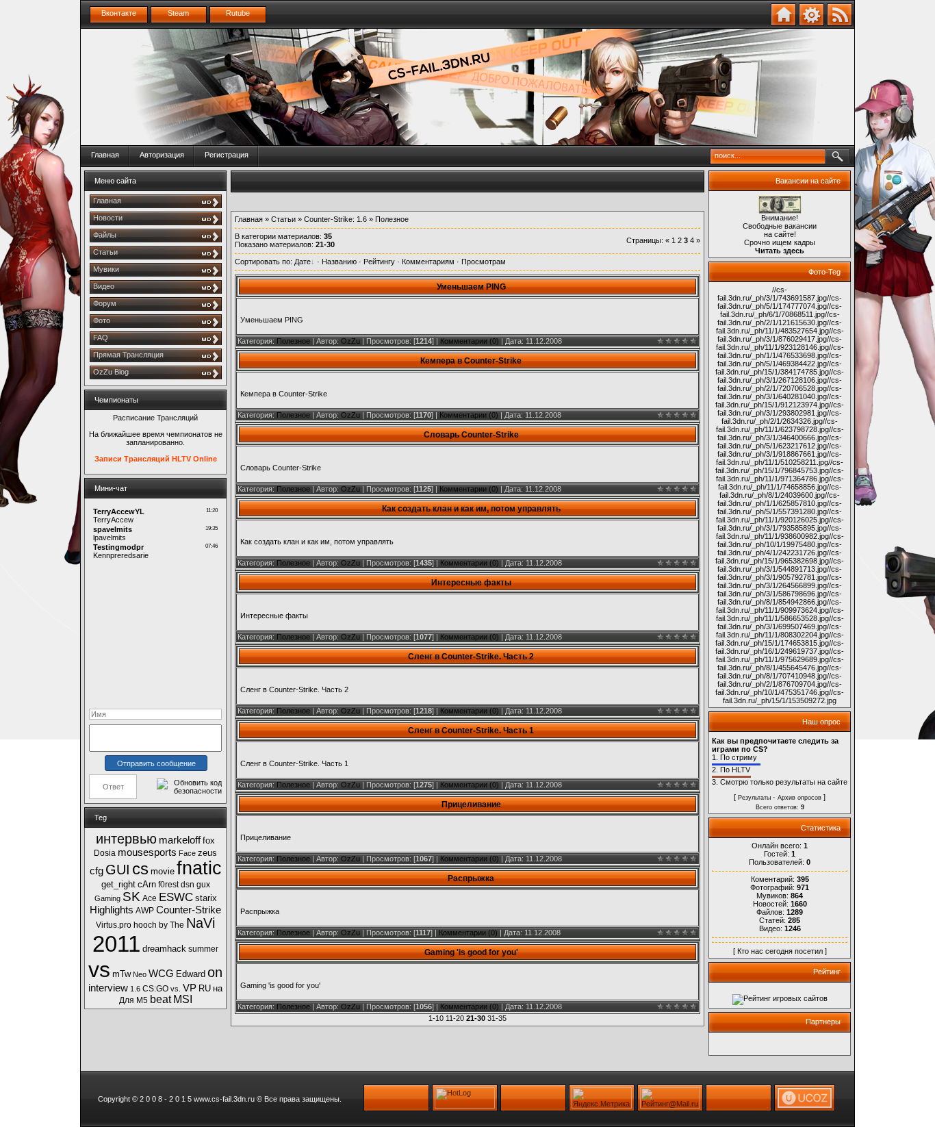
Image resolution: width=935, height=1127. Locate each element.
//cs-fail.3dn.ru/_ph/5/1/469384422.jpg (779, 359)
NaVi (200, 922)
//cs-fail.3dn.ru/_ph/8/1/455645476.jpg (780, 663)
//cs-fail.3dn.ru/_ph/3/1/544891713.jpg (780, 565)
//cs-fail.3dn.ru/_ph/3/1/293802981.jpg (780, 409)
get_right (118, 884)
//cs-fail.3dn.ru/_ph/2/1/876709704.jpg (779, 680)
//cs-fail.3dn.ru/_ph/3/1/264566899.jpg (779, 581)
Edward (190, 974)
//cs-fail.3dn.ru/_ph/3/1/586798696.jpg (779, 589)
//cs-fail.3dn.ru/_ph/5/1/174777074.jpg (779, 302)
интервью (126, 838)
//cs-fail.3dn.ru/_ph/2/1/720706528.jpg (779, 384)
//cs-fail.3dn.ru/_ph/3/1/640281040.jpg (779, 392)
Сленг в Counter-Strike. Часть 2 (471, 656)
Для (126, 1000)
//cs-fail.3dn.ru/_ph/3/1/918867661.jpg (779, 450)
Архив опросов (799, 797)
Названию (339, 261)
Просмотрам (483, 261)
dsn (187, 884)
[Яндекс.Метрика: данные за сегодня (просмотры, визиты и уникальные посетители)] (602, 1098)
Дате (302, 261)
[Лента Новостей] (839, 23)
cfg (96, 870)
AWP (145, 910)
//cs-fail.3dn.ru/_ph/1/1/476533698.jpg (780, 351)
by (163, 925)
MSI (182, 999)
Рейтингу (379, 261)
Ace (149, 898)
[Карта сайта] (811, 23)
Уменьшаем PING (471, 287)
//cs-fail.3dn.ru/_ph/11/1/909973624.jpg (779, 606)
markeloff (180, 840)
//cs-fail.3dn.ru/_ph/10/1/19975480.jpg (780, 540)
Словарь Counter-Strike (471, 435)
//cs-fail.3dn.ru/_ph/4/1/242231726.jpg (779, 548)
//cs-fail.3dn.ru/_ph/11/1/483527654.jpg (779, 326)
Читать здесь (779, 250)
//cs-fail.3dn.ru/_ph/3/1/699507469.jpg (780, 622)
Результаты (754, 797)
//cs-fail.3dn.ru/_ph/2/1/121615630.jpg (778, 318)
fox (209, 840)
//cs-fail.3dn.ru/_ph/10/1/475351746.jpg (778, 688)
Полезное (293, 341)
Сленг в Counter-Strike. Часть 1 (471, 730)
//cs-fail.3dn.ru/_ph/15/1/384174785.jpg (778, 367)
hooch (145, 925)
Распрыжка (471, 878)
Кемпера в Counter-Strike (471, 361)
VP (189, 988)
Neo (139, 974)
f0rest (168, 884)
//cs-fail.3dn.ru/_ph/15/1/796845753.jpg (779, 466)
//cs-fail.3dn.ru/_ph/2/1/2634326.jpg (781, 417)
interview (108, 988)
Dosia (105, 853)
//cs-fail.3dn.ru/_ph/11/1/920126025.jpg (779, 515)
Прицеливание (471, 804)
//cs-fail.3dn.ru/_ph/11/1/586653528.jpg (780, 614)
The (177, 925)
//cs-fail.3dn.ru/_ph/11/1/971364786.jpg (780, 474)
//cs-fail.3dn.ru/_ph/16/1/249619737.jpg (779, 647)
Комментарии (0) (469, 341)
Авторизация (162, 155)
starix (206, 898)
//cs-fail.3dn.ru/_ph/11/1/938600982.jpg (779, 532)
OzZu (350, 341)
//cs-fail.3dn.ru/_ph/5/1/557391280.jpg (779, 507)
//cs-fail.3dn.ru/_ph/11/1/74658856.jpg (781, 482)
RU (204, 988)
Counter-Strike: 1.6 (335, 219)
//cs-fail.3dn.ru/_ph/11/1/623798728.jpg (777, 425)
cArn (147, 884)
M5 (142, 1000)
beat (160, 999)
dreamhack (164, 949)
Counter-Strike (188, 909)
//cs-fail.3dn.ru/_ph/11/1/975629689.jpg (780, 655)
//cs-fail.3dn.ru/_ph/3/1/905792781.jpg (779, 573)
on (214, 972)
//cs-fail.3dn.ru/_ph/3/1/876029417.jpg (780, 335)
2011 (116, 944)
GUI (117, 869)
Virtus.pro (113, 925)
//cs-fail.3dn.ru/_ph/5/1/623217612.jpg (779, 441)
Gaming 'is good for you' (471, 952)
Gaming (107, 898)
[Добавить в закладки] (783, 23)
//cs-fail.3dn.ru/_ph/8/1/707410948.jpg (779, 671)
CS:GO (155, 988)
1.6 (135, 989)
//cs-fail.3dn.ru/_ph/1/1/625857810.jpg (778, 499)
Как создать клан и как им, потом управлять (471, 509)
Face (187, 853)
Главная (105, 155)
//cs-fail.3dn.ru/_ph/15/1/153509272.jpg (783, 696)
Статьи (283, 219)
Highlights (111, 909)
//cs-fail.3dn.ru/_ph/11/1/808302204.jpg (779, 630)
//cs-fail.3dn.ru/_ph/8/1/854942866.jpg (779, 598)
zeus (207, 853)
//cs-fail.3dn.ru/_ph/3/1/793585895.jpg (780, 524)
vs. (175, 989)
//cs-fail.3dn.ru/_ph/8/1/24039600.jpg (780, 491)
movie (163, 871)
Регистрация (226, 155)
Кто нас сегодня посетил (780, 951)
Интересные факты (471, 582)
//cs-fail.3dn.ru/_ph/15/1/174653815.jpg (779, 639)
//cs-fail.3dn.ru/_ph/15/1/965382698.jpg (778, 556)
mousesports (147, 852)
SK (131, 896)
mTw (121, 974)
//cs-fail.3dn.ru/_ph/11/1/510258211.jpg (779, 458)
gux (203, 884)
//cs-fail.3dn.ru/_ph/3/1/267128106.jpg (780, 376)
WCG (161, 973)
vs (99, 969)
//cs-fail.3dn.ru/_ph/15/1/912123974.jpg (778, 400)
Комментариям (428, 261)
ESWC (176, 897)
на (217, 988)
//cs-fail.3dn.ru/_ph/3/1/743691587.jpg (772, 294)
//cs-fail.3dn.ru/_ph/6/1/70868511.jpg (781, 310)
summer (203, 949)
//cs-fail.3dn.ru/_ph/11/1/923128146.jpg (779, 343)
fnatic (199, 868)
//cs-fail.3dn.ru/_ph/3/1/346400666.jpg (780, 433)
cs (140, 868)
